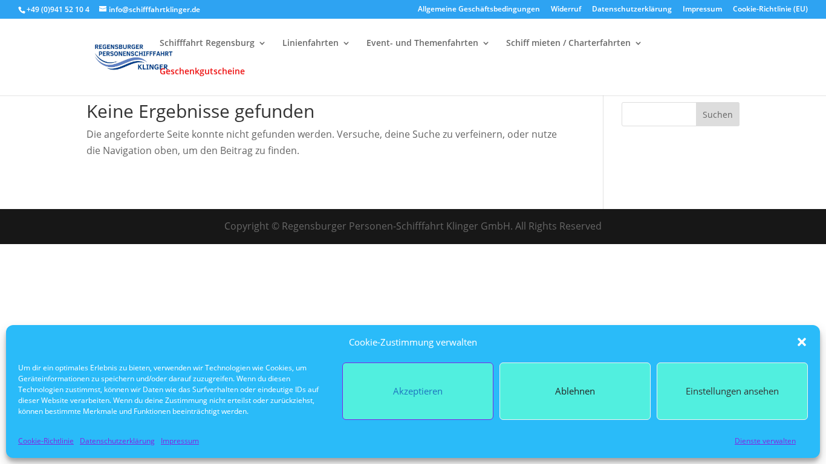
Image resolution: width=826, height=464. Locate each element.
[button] (802, 342)
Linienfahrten (310, 43)
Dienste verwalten (765, 441)
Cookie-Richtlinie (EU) (770, 9)
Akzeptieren (418, 391)
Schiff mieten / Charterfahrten (568, 43)
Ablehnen (575, 391)
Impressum (180, 441)
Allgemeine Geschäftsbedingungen (479, 9)
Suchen (718, 114)
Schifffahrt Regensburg (207, 43)
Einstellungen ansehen (732, 391)
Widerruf (566, 9)
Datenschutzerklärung (117, 441)
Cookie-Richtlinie (46, 441)
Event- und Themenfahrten (422, 43)
